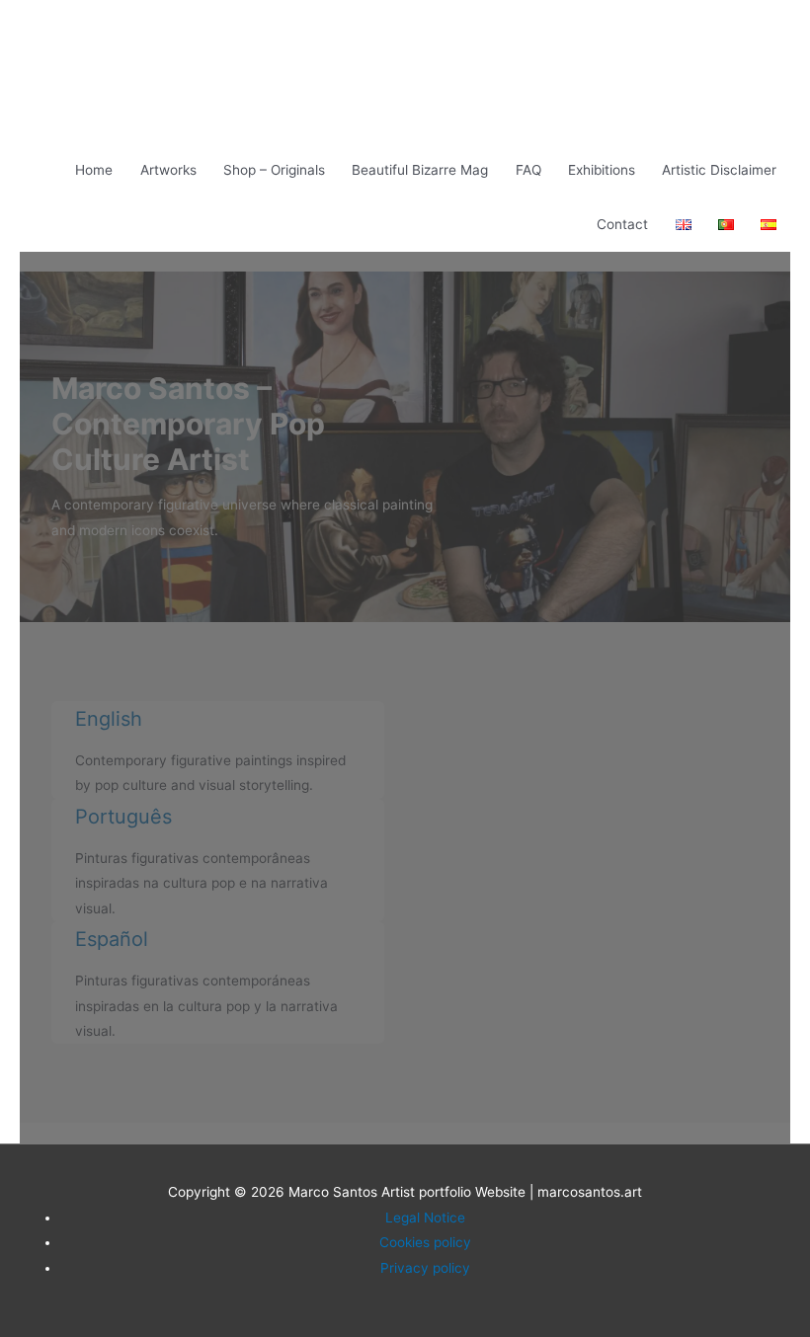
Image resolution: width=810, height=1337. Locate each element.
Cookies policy (425, 1242)
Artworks (168, 170)
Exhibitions (601, 170)
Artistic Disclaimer (719, 170)
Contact (622, 224)
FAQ (528, 170)
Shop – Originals (274, 170)
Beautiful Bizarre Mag (420, 170)
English (108, 719)
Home (94, 170)
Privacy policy (425, 1268)
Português (123, 816)
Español (111, 939)
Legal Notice (425, 1217)
